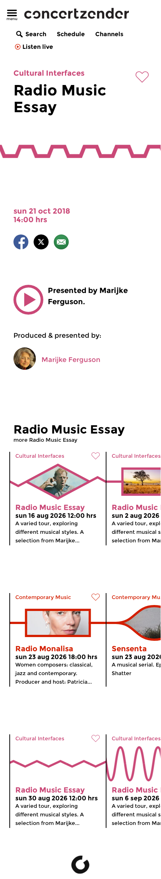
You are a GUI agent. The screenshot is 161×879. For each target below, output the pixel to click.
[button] (28, 300)
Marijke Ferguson (70, 360)
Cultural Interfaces (48, 73)
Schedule (71, 34)
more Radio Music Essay (45, 440)
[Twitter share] (41, 243)
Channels (109, 34)
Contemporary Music (43, 597)
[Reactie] (61, 243)
